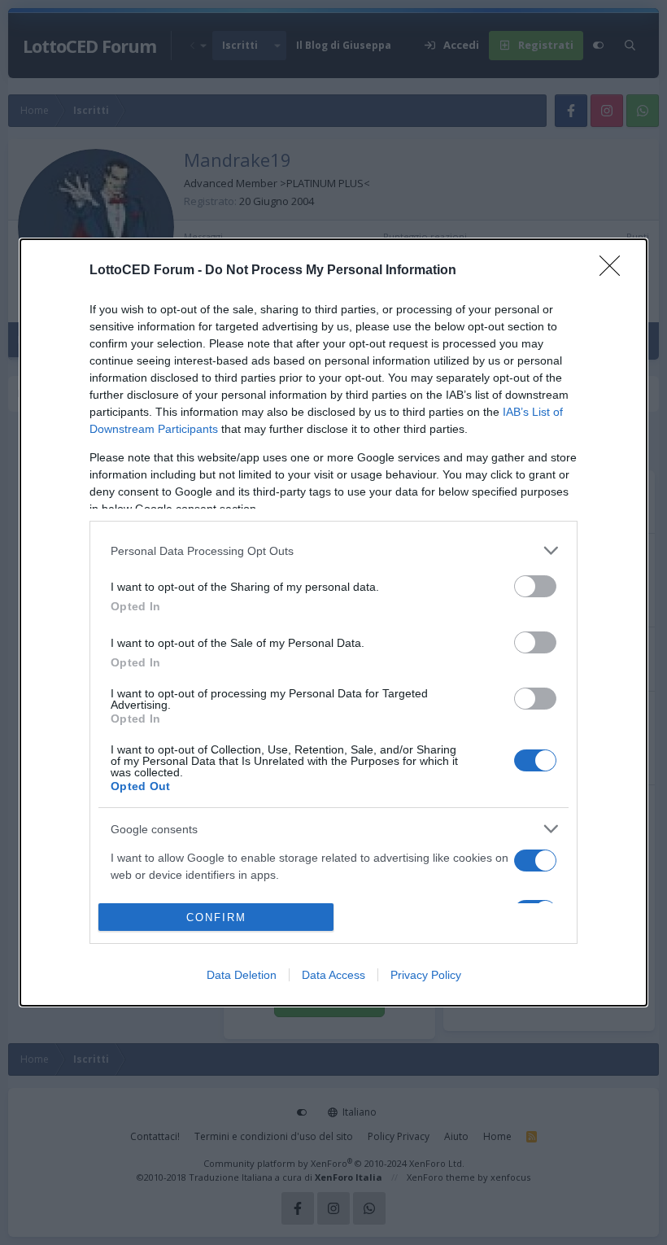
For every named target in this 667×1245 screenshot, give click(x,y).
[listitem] (333, 550)
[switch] (535, 586)
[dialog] (333, 622)
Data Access (333, 974)
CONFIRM (216, 917)
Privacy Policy (425, 974)
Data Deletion (242, 974)
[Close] (614, 271)
